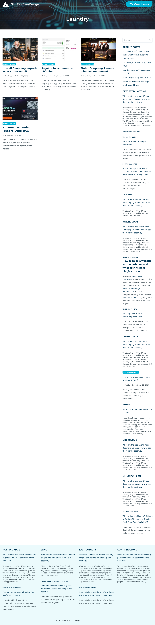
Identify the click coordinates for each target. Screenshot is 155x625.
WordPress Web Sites (132, 132)
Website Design (9, 64)
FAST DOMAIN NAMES (130, 372)
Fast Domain (129, 385)
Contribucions (127, 549)
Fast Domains (88, 549)
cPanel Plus (131, 336)
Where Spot (130, 222)
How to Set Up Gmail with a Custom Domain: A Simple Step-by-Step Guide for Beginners (137, 171)
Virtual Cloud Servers (12, 588)
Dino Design (9, 76)
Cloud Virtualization (87, 588)
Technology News (130, 309)
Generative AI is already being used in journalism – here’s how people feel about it (57, 588)
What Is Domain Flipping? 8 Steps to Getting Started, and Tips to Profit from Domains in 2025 (137, 519)
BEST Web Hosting (134, 91)
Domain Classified (130, 164)
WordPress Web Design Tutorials (54, 581)
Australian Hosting (131, 511)
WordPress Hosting (139, 4)
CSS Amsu (128, 194)
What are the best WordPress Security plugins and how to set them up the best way (137, 99)
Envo (44, 549)
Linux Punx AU (132, 476)
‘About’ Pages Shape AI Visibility (137, 77)
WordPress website (132, 297)
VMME (126, 404)
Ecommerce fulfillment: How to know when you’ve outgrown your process (136, 54)
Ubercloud (130, 440)
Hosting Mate (11, 549)
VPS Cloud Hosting (130, 137)
